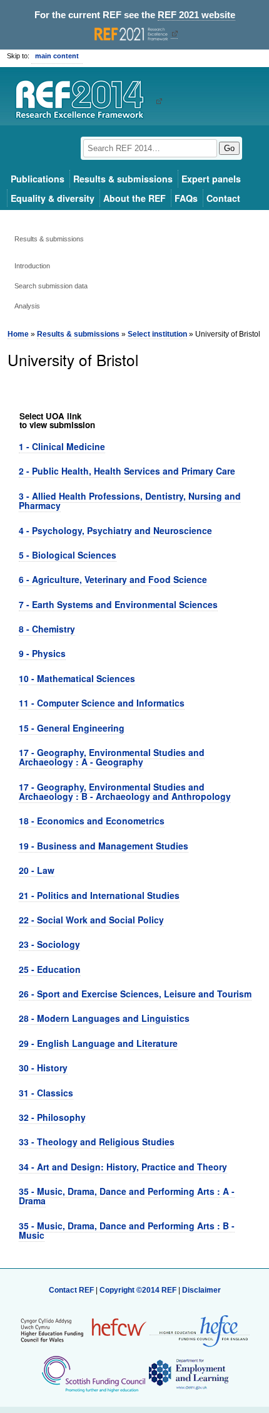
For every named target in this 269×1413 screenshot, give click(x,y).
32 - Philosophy (52, 1117)
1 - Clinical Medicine (62, 446)
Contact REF (71, 1290)
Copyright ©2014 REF (138, 1290)
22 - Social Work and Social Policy (91, 919)
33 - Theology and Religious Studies (97, 1141)
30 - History (43, 1067)
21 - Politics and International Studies (99, 895)
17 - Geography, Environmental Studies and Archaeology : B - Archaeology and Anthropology (125, 791)
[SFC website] (93, 1374)
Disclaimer (201, 1290)
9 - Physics (42, 653)
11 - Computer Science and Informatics (102, 702)
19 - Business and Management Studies (103, 845)
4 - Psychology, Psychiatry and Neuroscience (115, 530)
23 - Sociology (49, 944)
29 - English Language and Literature (98, 1043)
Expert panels (211, 178)
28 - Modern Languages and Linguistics (104, 1018)
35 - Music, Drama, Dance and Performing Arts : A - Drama (127, 1196)
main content (57, 56)
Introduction (32, 266)
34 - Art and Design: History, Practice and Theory (123, 1166)
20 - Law (36, 870)
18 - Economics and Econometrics (92, 820)
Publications (37, 178)
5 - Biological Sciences (67, 555)
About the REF (134, 198)
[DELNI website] (188, 1374)
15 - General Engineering (71, 728)
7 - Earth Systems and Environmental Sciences (118, 604)
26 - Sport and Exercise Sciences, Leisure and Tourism (135, 993)
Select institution (157, 334)
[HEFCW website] (83, 1330)
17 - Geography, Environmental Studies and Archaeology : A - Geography (112, 757)
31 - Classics (46, 1092)
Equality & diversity (52, 198)
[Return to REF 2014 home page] (84, 101)
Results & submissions (123, 178)
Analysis (27, 306)
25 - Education (50, 969)
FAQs (186, 198)
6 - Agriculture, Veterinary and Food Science (113, 579)
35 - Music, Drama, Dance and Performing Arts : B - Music (127, 1230)
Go (229, 148)
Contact (223, 198)
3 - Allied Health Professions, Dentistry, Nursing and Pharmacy (130, 501)
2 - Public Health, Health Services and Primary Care (127, 471)
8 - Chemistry (47, 628)
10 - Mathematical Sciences (77, 678)
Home (18, 334)
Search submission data (51, 286)
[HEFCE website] (200, 1330)
